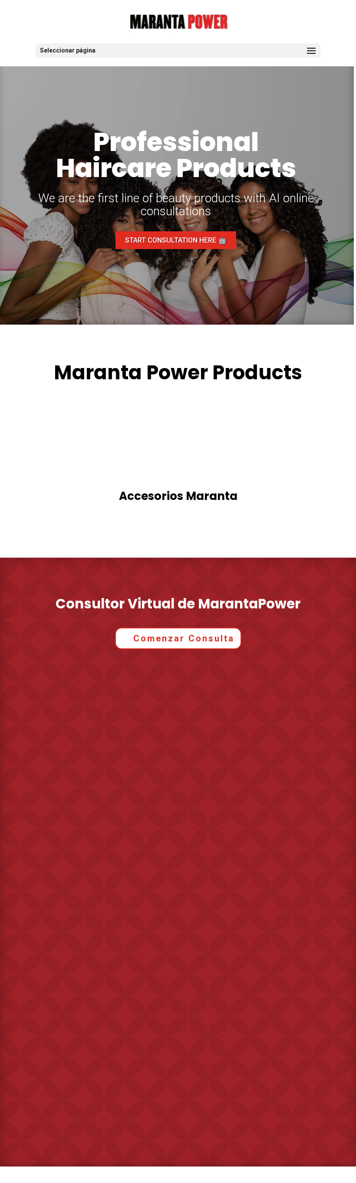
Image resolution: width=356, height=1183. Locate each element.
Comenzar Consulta (183, 638)
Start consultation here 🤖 (176, 240)
